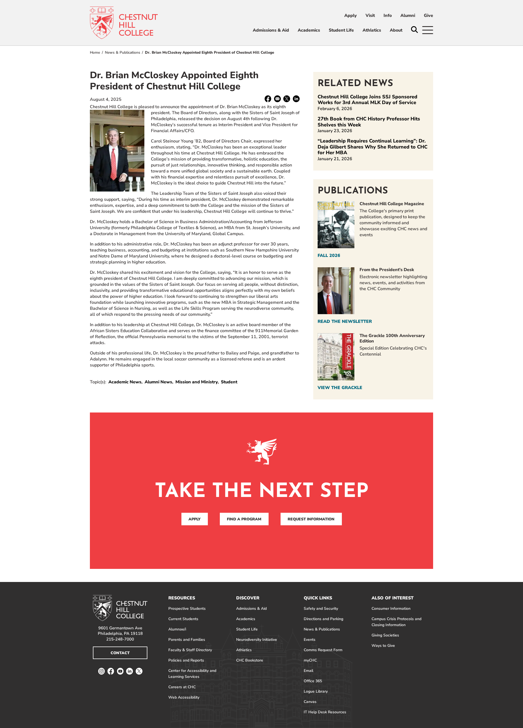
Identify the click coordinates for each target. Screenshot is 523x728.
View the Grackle (340, 388)
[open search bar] (414, 30)
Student (229, 382)
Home (95, 52)
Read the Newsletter (345, 321)
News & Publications (122, 52)
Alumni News (158, 382)
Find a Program (244, 519)
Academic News (124, 382)
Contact (120, 653)
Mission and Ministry (196, 382)
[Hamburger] (427, 30)
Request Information (311, 519)
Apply (194, 519)
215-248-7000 (120, 639)
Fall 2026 (329, 256)
